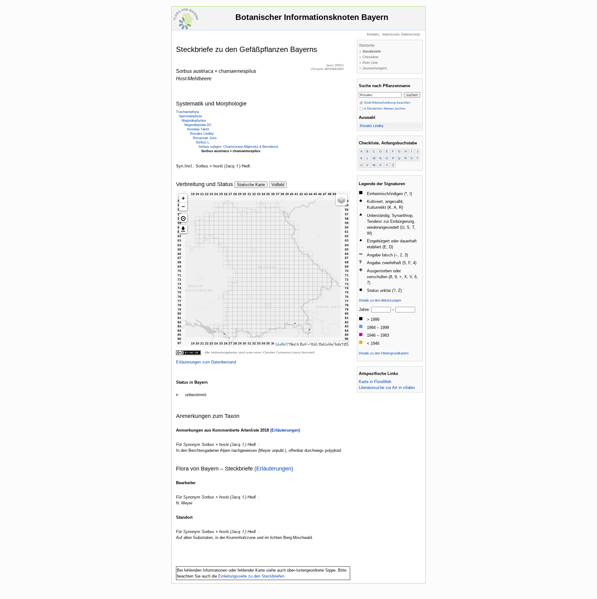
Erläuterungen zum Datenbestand (206, 362)
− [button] (183, 206)
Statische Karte (251, 184)
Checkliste (370, 57)
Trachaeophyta (187, 112)
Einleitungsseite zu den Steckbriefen (251, 576)
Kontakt (372, 34)
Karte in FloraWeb (375, 381)
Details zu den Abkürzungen (380, 300)
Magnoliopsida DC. (198, 125)
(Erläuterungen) (285, 430)
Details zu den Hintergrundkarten (384, 353)
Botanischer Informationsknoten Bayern (311, 17)
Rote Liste (370, 62)
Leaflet (280, 344)
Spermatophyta (190, 116)
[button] (183, 218)
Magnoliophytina (194, 120)
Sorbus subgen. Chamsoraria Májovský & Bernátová (238, 146)
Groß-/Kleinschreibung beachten (386, 102)
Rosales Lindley (202, 133)
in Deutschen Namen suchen (384, 108)
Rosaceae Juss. (205, 138)
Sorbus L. (203, 142)
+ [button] (183, 198)
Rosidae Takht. (198, 129)
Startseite (367, 45)
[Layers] (341, 199)
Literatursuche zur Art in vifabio (387, 387)
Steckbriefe (372, 51)
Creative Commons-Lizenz (282, 352)
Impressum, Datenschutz (401, 34)
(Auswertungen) (375, 68)
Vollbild (277, 184)
